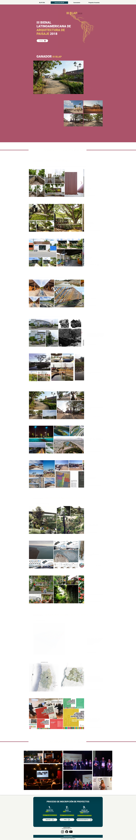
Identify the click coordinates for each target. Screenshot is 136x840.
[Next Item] (81, 183)
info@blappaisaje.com (67, 828)
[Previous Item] (31, 183)
